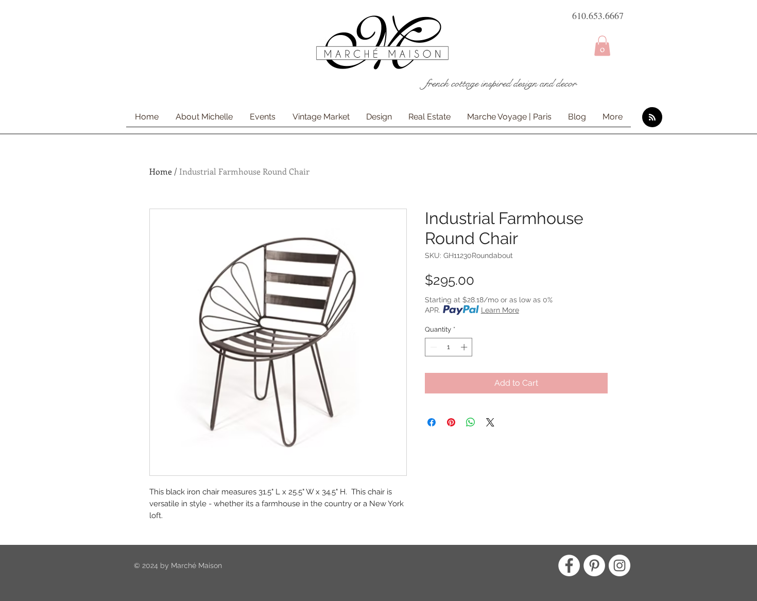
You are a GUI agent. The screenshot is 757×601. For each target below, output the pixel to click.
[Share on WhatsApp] (470, 422)
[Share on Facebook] (431, 422)
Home (160, 171)
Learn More (500, 310)
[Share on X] (490, 422)
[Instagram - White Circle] (619, 565)
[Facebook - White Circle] (569, 565)
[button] (602, 46)
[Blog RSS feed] (652, 117)
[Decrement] (432, 347)
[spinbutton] (449, 347)
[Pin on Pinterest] (451, 422)
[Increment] (465, 347)
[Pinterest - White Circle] (594, 565)
